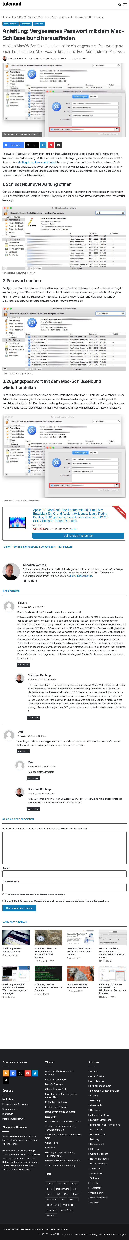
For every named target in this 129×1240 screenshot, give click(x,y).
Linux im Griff (96, 1129)
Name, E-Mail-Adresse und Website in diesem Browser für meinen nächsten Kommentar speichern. (57, 901)
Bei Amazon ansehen (78, 535)
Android (94, 1071)
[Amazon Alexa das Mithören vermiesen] (80, 973)
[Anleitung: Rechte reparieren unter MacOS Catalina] (48, 973)
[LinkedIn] (43, 145)
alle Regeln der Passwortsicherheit (37, 162)
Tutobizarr (95, 1188)
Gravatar (14, 894)
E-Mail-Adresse (11, 881)
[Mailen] (58, 145)
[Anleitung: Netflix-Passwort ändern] (16, 937)
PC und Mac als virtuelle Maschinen (63, 1121)
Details (73, 529)
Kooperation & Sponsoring (15, 1104)
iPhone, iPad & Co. (99, 1115)
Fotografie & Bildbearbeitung (104, 1091)
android (50, 1183)
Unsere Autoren (10, 1109)
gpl (74, 1189)
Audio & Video (97, 1076)
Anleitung (63, 1183)
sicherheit (51, 1210)
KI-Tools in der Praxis (56, 1102)
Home (7, 17)
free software (62, 1189)
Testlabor (95, 1183)
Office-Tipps (51, 1143)
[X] (29, 581)
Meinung (94, 1139)
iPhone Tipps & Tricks (56, 1089)
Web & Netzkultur (99, 1197)
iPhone (76, 1194)
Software (38, 24)
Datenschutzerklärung (13, 1119)
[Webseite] (25, 581)
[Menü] (125, 5)
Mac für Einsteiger (54, 1084)
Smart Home (96, 1173)
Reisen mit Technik (99, 1159)
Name (6, 868)
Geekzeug (50, 1147)
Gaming (94, 1095)
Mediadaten (8, 1099)
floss (49, 1189)
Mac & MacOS (19, 17)
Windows (51, 1215)
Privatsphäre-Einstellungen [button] (112, 1234)
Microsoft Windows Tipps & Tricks (62, 1160)
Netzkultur (50, 1117)
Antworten (23, 664)
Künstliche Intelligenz (100, 1120)
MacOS (73, 1199)
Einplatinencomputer (100, 1086)
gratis (49, 1194)
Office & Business (99, 1154)
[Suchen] (119, 5)
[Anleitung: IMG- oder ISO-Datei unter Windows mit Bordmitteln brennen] (113, 973)
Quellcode (68, 1205)
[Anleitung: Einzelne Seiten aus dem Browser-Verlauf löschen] (48, 937)
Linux (63, 1199)
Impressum (7, 1114)
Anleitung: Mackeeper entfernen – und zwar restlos (79, 951)
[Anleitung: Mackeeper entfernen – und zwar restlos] (80, 937)
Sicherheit (25, 24)
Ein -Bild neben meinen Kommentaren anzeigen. (35, 894)
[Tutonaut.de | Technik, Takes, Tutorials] (11, 4)
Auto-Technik (97, 1081)
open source (53, 1205)
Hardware (95, 1110)
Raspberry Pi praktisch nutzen (60, 1112)
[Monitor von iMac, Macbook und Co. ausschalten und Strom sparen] (113, 937)
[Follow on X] (26, 58)
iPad (66, 1194)
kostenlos (51, 1199)
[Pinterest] (51, 145)
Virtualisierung (97, 1193)
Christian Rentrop (16, 58)
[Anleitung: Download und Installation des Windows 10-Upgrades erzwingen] (16, 973)
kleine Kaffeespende (81, 576)
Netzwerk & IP (97, 1144)
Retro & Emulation (99, 1163)
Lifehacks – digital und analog (105, 1125)
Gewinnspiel (96, 1105)
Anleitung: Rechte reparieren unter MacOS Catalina (48, 987)
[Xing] (36, 581)
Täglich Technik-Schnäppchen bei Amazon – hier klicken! (37, 546)
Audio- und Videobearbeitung (60, 1165)
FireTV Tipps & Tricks (56, 1107)
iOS (58, 1194)
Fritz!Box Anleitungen (56, 1079)
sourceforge (66, 1210)
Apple (74, 1183)
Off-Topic (95, 1149)
